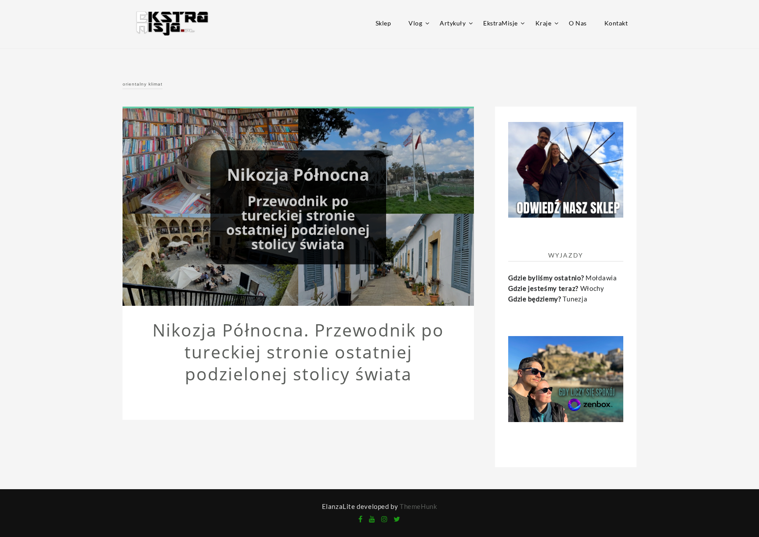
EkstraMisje (500, 23)
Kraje (543, 23)
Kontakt (616, 23)
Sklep (383, 23)
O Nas (578, 23)
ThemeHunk (418, 506)
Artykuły (453, 23)
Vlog (415, 23)
